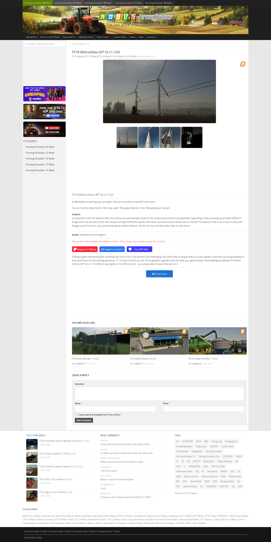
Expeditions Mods (97, 519)
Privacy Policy (113, 414)
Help (141, 37)
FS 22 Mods (114, 519)
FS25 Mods (29, 519)
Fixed (103, 488)
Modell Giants (235, 476)
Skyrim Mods (135, 523)
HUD (178, 466)
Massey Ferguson (210, 476)
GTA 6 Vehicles (125, 516)
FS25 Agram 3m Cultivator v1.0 (56, 492)
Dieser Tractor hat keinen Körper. (117, 479)
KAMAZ (224, 471)
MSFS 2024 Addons (196, 523)
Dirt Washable (182, 451)
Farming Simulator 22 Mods (40, 152)
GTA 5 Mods (79, 523)
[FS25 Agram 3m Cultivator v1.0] (32, 496)
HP (236, 461)
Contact (38, 537)
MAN (178, 476)
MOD (223, 476)
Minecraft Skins (152, 523)
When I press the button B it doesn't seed (121, 461)
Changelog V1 (231, 441)
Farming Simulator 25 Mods (35, 531)
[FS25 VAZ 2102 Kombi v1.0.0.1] (32, 483)
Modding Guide (86, 37)
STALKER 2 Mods (226, 516)
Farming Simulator (214, 451)
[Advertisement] (159, 171)
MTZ (185, 481)
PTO (178, 486)
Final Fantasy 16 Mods (172, 523)
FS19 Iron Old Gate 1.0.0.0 (85, 358)
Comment (79, 384)
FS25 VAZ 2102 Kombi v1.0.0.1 (56, 479)
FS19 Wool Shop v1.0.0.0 (143, 358)
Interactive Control (184, 471)
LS (239, 471)
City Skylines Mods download (76, 516)
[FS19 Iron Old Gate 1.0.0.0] (101, 341)
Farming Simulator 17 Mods (40, 164)
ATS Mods (198, 516)
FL (177, 461)
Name (78, 403)
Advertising (29, 537)
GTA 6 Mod (210, 516)
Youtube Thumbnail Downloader (161, 519)
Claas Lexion (201, 446)
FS (183, 461)
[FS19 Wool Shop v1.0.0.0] (159, 341)
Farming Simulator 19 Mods (40, 158)
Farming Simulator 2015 (209, 456)
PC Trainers (206, 519)
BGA (206, 441)
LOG (232, 471)
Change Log (217, 441)
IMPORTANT (194, 466)
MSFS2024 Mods (31, 516)
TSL (233, 486)
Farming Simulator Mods (37, 3)
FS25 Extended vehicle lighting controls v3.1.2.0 (64, 440)
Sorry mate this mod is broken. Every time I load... (125, 444)
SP (201, 486)
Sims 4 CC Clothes (77, 519)
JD (203, 471)
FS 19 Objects (80, 44)
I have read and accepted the (100, 414)
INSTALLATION (218, 466)
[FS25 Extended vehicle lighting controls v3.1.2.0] (32, 444)
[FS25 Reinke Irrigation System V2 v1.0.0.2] (32, 470)
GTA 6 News (191, 493)
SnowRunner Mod (51, 516)
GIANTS (196, 461)
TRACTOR (223, 486)
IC (184, 466)
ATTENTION (187, 441)
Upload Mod (31, 37)
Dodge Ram (197, 451)
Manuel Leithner (191, 476)
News (133, 37)
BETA (198, 441)
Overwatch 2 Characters (115, 523)
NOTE (207, 481)
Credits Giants (227, 446)
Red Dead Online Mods (104, 516)
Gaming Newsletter (189, 519)
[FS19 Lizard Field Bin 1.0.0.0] (218, 341)
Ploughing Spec (227, 481)
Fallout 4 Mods (94, 523)
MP (177, 481)
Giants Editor (120, 37)
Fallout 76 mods (45, 519)
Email (166, 403)
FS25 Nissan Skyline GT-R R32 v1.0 (58, 453)
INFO (206, 466)
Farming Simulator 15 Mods (40, 170)
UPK (240, 486)
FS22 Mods (161, 516)
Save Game (242, 516)
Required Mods (190, 486)
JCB (197, 471)
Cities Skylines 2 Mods (225, 519)
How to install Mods (49, 37)
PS (238, 481)
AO (177, 441)
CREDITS (214, 446)
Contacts (151, 37)
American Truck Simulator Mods (55, 523)
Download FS (69, 37)
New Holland (195, 481)
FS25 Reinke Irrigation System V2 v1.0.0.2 (61, 466)
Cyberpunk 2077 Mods (180, 516)
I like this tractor (108, 470)
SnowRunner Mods (143, 516)
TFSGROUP (211, 486)
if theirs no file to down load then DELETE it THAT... (126, 497)
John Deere (212, 471)
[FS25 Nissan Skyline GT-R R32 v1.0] (32, 457)
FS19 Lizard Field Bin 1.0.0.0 (203, 358)
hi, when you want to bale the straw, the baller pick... (127, 453)
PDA (215, 481)
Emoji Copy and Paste (133, 519)
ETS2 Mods (61, 519)
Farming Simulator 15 (185, 456)
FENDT (239, 456)
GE (188, 461)
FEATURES (228, 456)
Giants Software (225, 461)
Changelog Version (184, 446)
